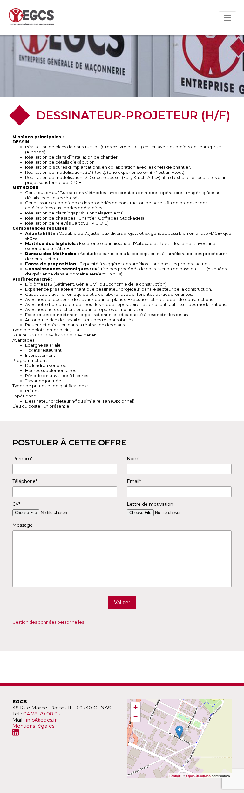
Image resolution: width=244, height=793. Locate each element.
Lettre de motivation (150, 504)
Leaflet (174, 775)
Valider (122, 602)
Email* (134, 481)
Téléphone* (24, 481)
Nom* (133, 459)
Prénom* (22, 459)
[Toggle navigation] (227, 17)
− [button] (135, 717)
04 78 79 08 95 (41, 714)
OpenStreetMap (198, 775)
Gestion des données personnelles (48, 622)
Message (22, 525)
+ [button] (135, 707)
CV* (16, 504)
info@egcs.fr (41, 720)
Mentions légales (33, 726)
